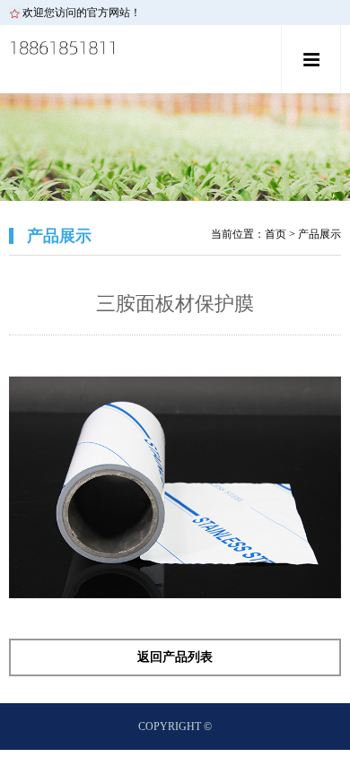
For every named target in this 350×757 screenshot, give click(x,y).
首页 (275, 234)
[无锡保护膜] (142, 62)
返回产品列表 (175, 657)
